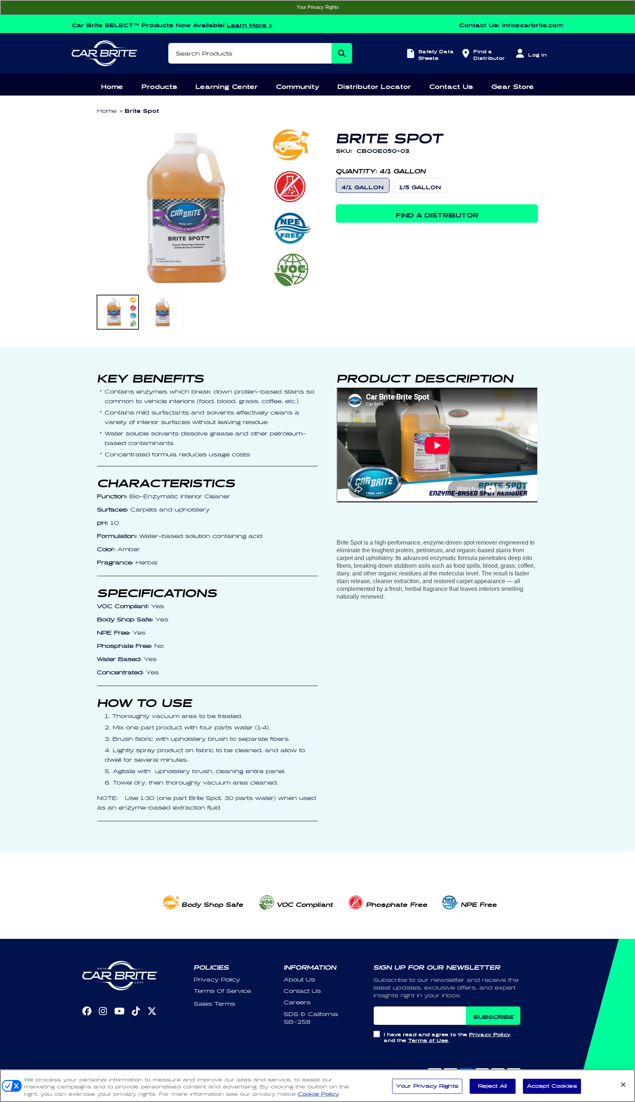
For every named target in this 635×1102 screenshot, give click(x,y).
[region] (317, 1085)
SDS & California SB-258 (311, 1018)
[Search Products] (341, 53)
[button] (112, 85)
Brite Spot (142, 109)
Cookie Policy (318, 1094)
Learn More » (249, 24)
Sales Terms (214, 1004)
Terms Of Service (222, 991)
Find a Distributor (488, 53)
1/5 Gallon (420, 186)
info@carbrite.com (532, 24)
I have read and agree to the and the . (447, 1036)
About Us (299, 979)
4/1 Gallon (362, 186)
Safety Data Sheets (436, 53)
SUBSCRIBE (493, 1015)
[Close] (623, 1085)
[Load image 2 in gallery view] (162, 312)
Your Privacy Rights (318, 7)
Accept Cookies (552, 1086)
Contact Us (302, 991)
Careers (297, 1002)
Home (106, 111)
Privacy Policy (217, 979)
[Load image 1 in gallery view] (118, 312)
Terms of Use (428, 1039)
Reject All (492, 1086)
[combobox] (260, 53)
